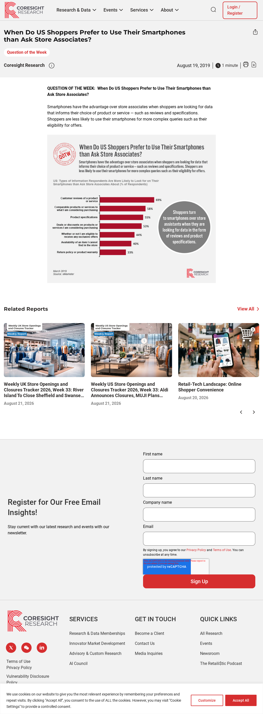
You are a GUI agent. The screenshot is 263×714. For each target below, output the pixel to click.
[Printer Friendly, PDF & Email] (249, 65)
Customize (207, 700)
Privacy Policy (196, 550)
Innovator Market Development (97, 643)
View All (245, 309)
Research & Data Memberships (97, 633)
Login (232, 7)
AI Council (78, 663)
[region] (131, 698)
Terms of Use (222, 550)
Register (235, 13)
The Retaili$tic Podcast (221, 663)
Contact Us (145, 643)
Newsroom (210, 653)
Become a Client (149, 633)
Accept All (241, 700)
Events (206, 643)
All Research (211, 633)
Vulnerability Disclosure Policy (27, 679)
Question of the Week (27, 52)
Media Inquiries (149, 653)
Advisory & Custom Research (95, 653)
